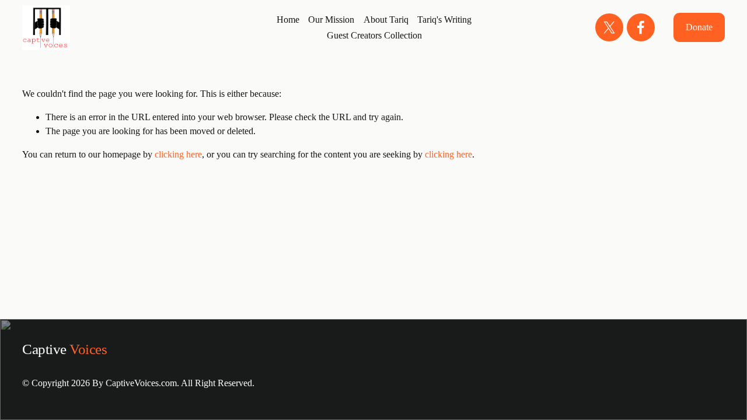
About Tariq (386, 19)
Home (288, 19)
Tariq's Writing (444, 19)
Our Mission (331, 19)
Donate (699, 27)
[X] (609, 27)
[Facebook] (641, 27)
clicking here (178, 154)
